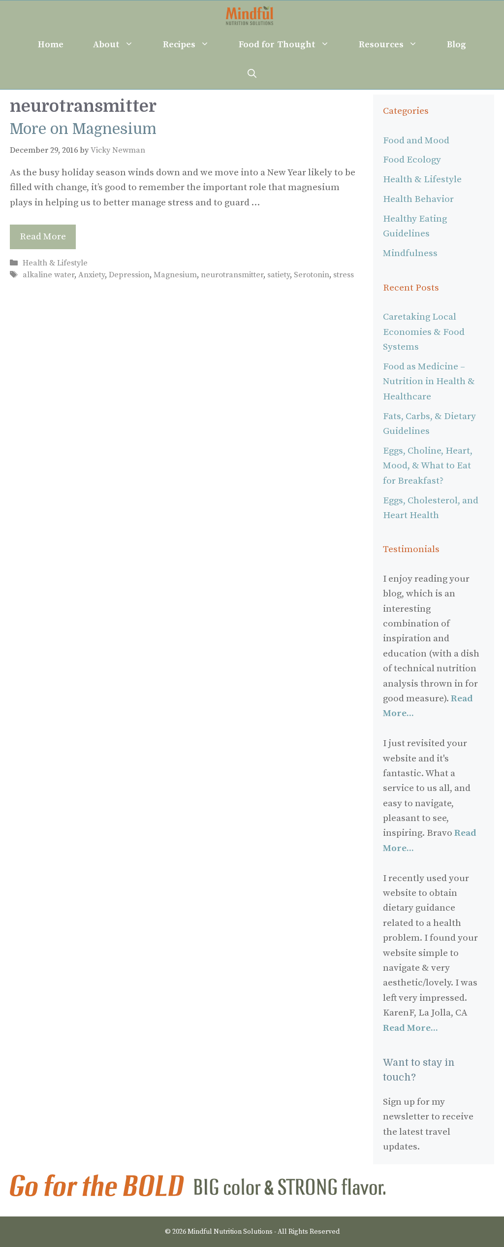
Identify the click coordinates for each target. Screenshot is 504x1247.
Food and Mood (416, 140)
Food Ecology (412, 159)
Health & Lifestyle (55, 263)
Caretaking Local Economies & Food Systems (424, 332)
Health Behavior (418, 199)
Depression (129, 275)
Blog (456, 44)
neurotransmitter (232, 275)
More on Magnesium (83, 129)
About (106, 44)
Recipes (179, 44)
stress (343, 275)
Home (50, 44)
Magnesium (175, 275)
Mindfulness (410, 253)
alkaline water (48, 275)
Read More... (410, 1028)
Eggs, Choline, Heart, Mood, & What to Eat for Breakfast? (427, 466)
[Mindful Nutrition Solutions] (249, 15)
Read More (43, 236)
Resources (381, 44)
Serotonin (311, 275)
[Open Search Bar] (252, 74)
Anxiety (91, 275)
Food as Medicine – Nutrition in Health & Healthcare (429, 381)
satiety (278, 275)
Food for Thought (277, 44)
